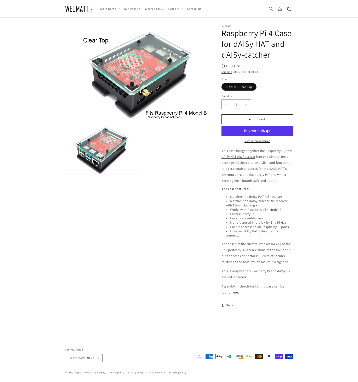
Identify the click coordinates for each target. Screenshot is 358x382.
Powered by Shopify (94, 372)
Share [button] (229, 305)
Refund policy (116, 372)
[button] (110, 8)
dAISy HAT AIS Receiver (238, 156)
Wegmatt (78, 372)
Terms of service (156, 372)
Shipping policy (177, 372)
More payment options (257, 140)
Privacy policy (135, 372)
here (234, 292)
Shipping (226, 71)
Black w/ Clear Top (239, 87)
